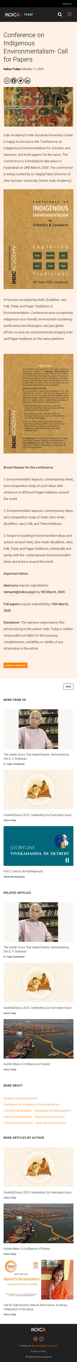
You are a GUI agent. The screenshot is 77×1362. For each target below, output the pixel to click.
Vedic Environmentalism (51, 1123)
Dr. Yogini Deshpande (14, 764)
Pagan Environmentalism (49, 1117)
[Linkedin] (27, 81)
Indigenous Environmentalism (52, 1110)
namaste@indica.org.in (20, 592)
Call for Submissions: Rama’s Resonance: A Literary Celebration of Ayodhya (36, 1307)
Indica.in (67, 3)
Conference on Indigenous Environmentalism (31, 1104)
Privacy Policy (38, 1351)
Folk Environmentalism (18, 1110)
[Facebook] (14, 81)
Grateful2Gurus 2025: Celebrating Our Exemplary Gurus (38, 815)
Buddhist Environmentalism (21, 1098)
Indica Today (10, 820)
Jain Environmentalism (18, 1117)
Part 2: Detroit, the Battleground (23, 871)
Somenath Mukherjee (14, 877)
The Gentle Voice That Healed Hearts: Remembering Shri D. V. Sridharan (36, 756)
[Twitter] (21, 81)
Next (68, 686)
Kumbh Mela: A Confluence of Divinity (27, 1064)
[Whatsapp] (7, 81)
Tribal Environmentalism (18, 1123)
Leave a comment (15, 665)
